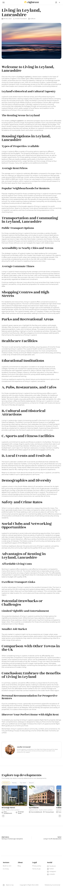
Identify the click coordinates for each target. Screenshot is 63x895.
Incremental (56, 885)
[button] (59, 2)
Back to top (10, 885)
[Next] (59, 816)
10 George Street (8, 807)
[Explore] (3, 2)
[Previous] (3, 816)
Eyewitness (33, 807)
